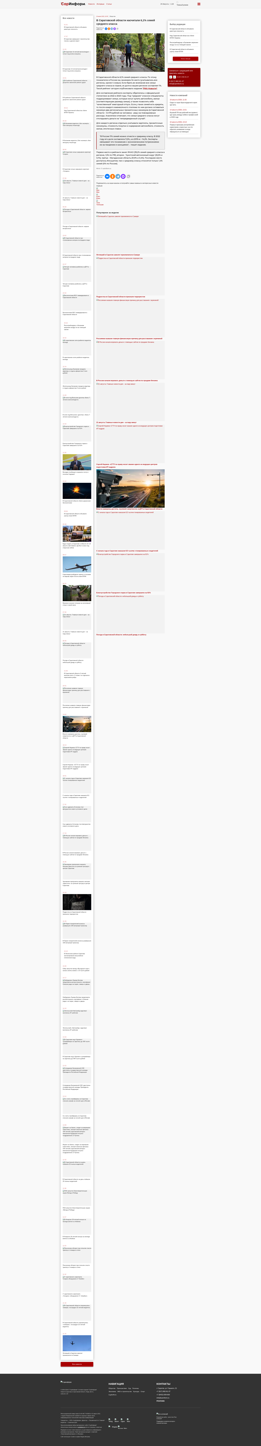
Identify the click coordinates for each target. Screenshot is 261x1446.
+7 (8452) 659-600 (163, 1395)
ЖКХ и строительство (124, 1391)
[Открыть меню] (198, 4)
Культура (136, 1391)
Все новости (68, 18)
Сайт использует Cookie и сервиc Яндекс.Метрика (75, 1436)
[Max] (170, 77)
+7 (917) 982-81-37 (163, 1391)
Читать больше (185, 59)
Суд (129, 1388)
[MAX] (114, 29)
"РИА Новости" (150, 88)
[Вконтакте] (117, 1420)
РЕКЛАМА (160, 1401)
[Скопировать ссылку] (117, 29)
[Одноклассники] (109, 29)
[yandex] (113, 1427)
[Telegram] (112, 29)
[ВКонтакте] (106, 29)
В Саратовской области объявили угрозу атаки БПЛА (182, 50)
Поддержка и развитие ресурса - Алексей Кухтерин (165, 1422)
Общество (113, 16)
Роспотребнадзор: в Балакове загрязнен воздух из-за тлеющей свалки (184, 44)
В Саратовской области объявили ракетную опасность (182, 30)
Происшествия (122, 1388)
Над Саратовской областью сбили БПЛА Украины (182, 37)
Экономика (112, 1391)
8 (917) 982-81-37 (183, 77)
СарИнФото (112, 1395)
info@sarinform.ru (176, 84)
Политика (135, 1388)
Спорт (143, 1391)
